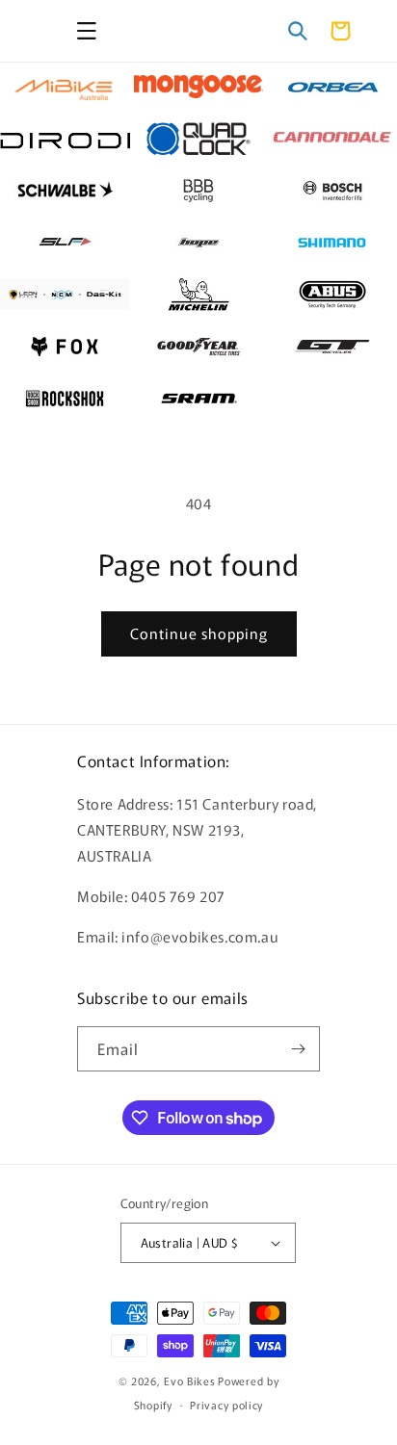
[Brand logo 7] (65, 191)
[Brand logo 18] (332, 347)
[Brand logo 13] (65, 295)
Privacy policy (226, 1404)
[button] (87, 31)
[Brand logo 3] (332, 87)
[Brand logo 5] (199, 139)
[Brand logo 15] (332, 295)
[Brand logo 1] (65, 87)
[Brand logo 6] (332, 139)
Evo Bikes (189, 1380)
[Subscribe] (298, 1048)
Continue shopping (199, 633)
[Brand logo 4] (65, 139)
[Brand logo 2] (199, 87)
